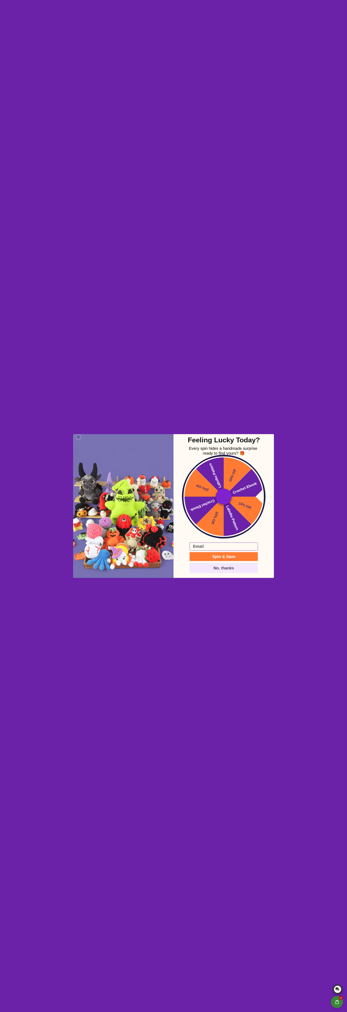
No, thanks (223, 568)
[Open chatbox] (337, 989)
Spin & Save (223, 556)
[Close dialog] (78, 437)
